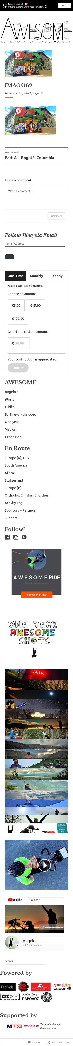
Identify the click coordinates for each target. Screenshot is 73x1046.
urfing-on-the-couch (21, 414)
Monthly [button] (36, 276)
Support (11, 518)
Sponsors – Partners (20, 510)
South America (16, 465)
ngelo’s (11, 392)
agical (10, 429)
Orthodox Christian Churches (26, 495)
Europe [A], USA (17, 458)
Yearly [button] (58, 276)
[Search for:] (24, 961)
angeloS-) (38, 93)
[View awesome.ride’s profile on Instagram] (16, 537)
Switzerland (14, 480)
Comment (56, 215)
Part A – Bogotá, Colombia (29, 155)
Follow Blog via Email (31, 235)
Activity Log (14, 503)
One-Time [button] (15, 276)
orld (9, 399)
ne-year (12, 422)
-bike (9, 407)
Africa (9, 473)
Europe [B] (13, 488)
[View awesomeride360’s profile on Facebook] (8, 537)
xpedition (13, 437)
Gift (64, 5)
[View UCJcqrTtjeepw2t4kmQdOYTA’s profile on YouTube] (24, 537)
